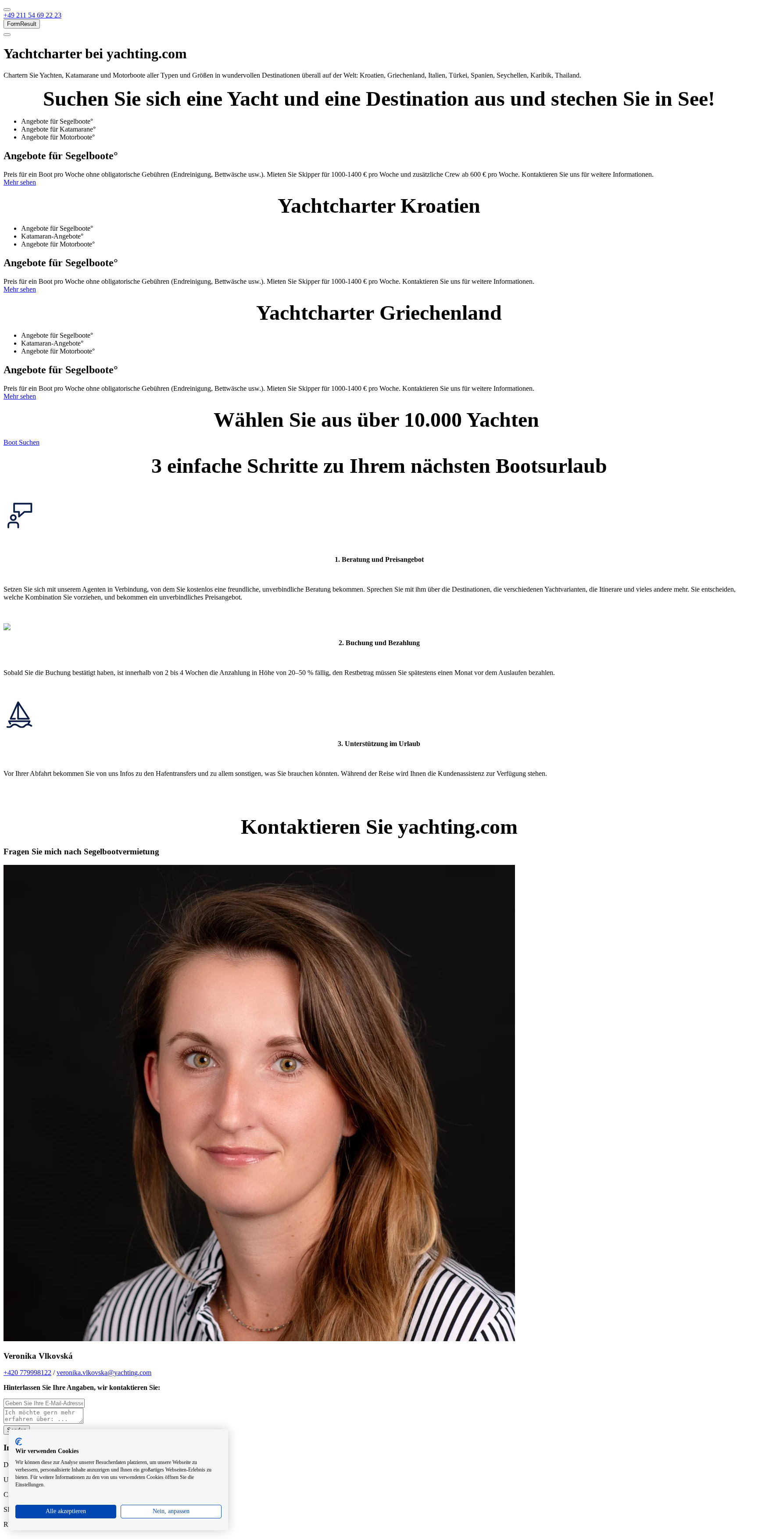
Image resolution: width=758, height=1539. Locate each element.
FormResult (21, 24)
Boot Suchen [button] (21, 442)
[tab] (387, 121)
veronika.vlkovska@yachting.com (104, 1372)
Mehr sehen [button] (20, 182)
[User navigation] (7, 34)
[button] (32, 15)
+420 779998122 (27, 1372)
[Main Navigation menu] (7, 9)
